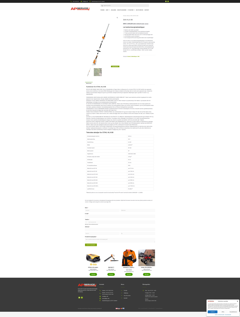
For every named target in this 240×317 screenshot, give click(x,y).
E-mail (87, 213)
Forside (124, 15)
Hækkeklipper (134, 56)
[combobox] (86, 222)
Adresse (87, 226)
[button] (237, 301)
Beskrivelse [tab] (88, 83)
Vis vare (93, 274)
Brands (128, 15)
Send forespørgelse (90, 244)
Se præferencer (233, 311)
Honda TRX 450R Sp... (146, 267)
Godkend (213, 311)
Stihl (131, 15)
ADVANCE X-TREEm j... (129, 267)
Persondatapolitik (228, 314)
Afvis (223, 311)
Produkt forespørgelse (91, 236)
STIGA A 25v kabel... (93, 267)
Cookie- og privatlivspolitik (219, 314)
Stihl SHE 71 (111, 267)
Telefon (87, 219)
